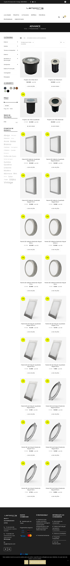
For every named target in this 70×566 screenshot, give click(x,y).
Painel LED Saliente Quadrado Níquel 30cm (31, 160)
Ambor (12, 138)
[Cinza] (11, 88)
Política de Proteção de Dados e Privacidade (59, 528)
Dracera (6, 153)
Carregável (7, 73)
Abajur (7, 135)
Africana (13, 135)
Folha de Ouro (10, 156)
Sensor (5, 176)
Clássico (6, 150)
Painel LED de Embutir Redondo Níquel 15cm (55, 448)
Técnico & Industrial (9, 50)
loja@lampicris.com (9, 544)
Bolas (13, 141)
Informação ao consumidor (57, 522)
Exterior (6, 54)
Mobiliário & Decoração (7, 59)
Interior (6, 42)
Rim (15, 173)
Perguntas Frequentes (56, 537)
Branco (7, 144)
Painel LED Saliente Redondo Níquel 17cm (31, 283)
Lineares (7, 167)
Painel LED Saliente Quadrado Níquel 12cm (55, 201)
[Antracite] (5, 88)
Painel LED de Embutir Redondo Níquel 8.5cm (55, 489)
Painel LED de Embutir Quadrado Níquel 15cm (31, 365)
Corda (13, 150)
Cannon (7, 147)
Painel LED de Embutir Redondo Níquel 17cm (31, 448)
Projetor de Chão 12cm (31, 80)
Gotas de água (8, 159)
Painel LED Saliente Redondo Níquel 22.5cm (55, 242)
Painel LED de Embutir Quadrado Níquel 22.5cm (31, 324)
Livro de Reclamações (57, 543)
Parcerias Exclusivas (43, 535)
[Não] (68, 560)
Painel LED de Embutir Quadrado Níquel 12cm (55, 365)
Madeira (7, 170)
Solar (10, 176)
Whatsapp (7, 539)
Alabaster (7, 138)
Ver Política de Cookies (37, 562)
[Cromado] (14, 88)
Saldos (6, 46)
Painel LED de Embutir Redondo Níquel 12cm (31, 489)
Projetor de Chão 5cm (55, 80)
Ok (26, 562)
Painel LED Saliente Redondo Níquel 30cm (31, 242)
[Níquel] (5, 91)
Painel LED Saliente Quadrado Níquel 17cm (31, 201)
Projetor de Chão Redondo (55, 120)
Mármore (8, 173)
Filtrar (7, 105)
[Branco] (8, 88)
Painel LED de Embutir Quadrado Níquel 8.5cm (31, 406)
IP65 (5, 122)
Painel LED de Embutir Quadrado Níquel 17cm (55, 324)
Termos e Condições (60, 533)
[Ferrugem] (16, 88)
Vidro (12, 179)
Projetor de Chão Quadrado (30, 120)
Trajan (6, 179)
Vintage (8, 182)
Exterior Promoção (9, 68)
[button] (55, 86)
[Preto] (8, 91)
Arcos (6, 141)
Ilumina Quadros (8, 163)
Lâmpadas (7, 64)
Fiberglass (7, 77)
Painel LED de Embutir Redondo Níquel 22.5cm (55, 406)
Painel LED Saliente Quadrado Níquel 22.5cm (55, 160)
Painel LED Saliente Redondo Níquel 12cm (55, 283)
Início (25, 29)
